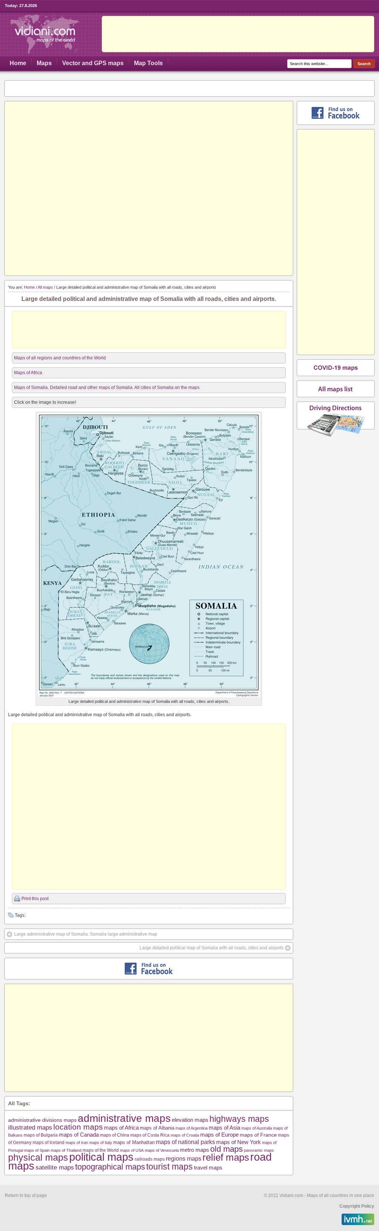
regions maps (183, 1158)
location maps (78, 1127)
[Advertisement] (238, 34)
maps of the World (101, 1150)
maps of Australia (256, 1128)
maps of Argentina (191, 1128)
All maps (45, 287)
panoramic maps (259, 1150)
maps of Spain (37, 1150)
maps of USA (132, 1150)
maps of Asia (224, 1127)
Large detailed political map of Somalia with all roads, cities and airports (212, 947)
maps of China (114, 1135)
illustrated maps (30, 1127)
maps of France (258, 1135)
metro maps (194, 1150)
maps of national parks (185, 1141)
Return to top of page (26, 1195)
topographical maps (110, 1166)
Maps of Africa (28, 372)
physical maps (38, 1157)
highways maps (239, 1119)
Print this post (34, 898)
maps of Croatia (185, 1135)
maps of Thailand (66, 1150)
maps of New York (238, 1142)
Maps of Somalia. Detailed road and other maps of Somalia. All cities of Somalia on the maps (106, 387)
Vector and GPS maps (93, 63)
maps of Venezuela (162, 1150)
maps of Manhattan (134, 1142)
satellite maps (55, 1167)
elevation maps (190, 1120)
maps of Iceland (48, 1142)
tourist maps (169, 1166)
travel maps (208, 1167)
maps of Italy (100, 1142)
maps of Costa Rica (150, 1135)
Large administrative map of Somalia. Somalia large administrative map (85, 934)
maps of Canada (79, 1135)
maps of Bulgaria (41, 1135)
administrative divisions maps (42, 1120)
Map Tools (148, 63)
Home (18, 63)
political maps (101, 1157)
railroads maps (150, 1159)
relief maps (225, 1157)
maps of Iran (77, 1142)
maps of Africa (121, 1127)
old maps (226, 1149)
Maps (44, 63)
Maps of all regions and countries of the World (60, 357)
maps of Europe (219, 1135)
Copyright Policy (356, 1206)
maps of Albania (157, 1128)
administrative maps (124, 1118)
